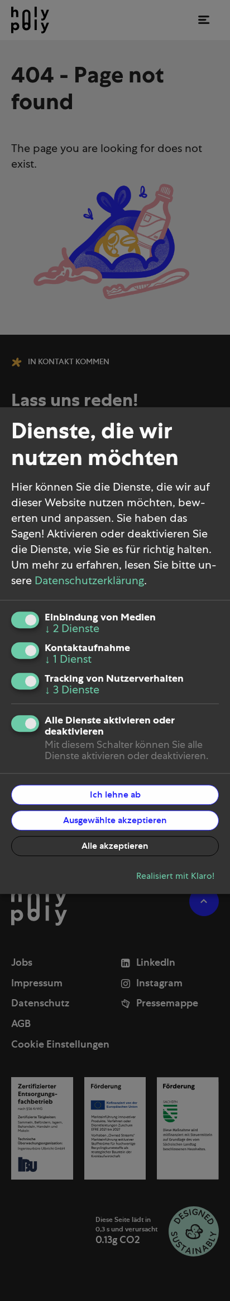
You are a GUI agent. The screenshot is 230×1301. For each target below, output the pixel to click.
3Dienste (72, 690)
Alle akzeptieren (115, 846)
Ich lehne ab (115, 794)
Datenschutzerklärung (89, 580)
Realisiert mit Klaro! (175, 876)
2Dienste (72, 628)
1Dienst (68, 659)
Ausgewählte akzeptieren (115, 820)
